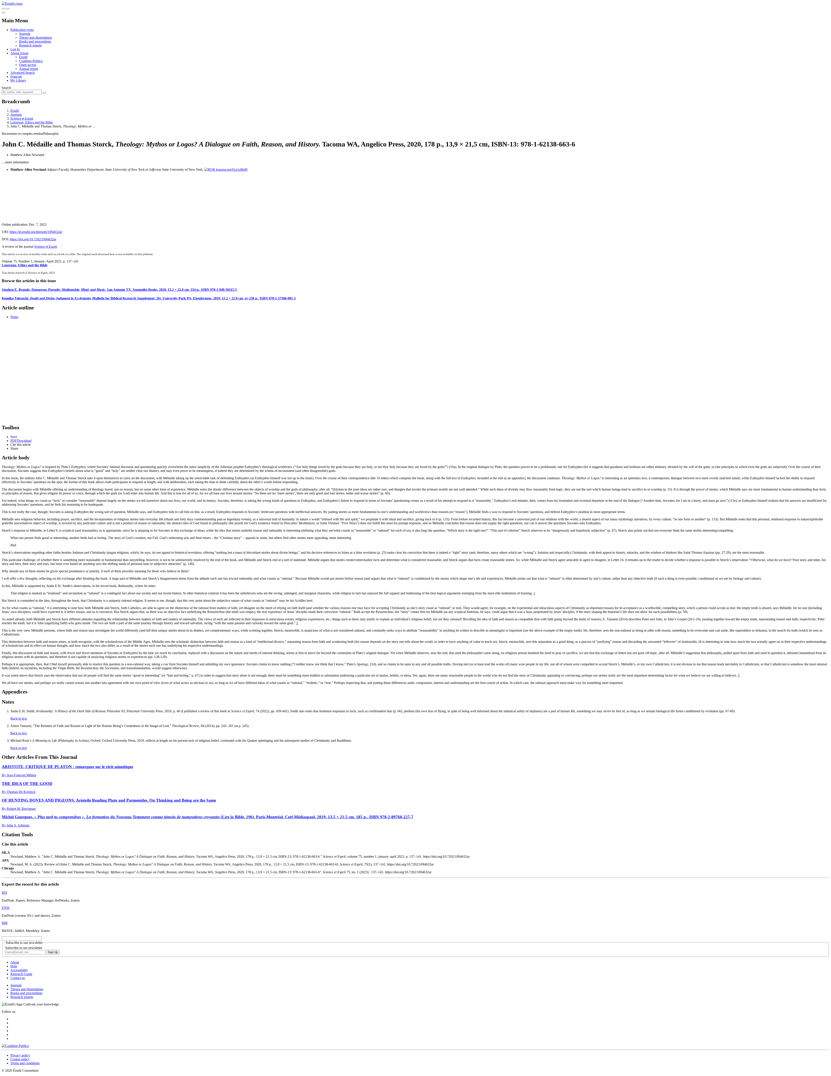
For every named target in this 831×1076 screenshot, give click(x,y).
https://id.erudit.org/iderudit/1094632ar (36, 232)
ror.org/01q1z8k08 (234, 169)
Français (16, 76)
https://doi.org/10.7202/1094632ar (33, 239)
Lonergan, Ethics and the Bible (31, 122)
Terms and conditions (25, 1063)
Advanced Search (22, 72)
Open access (27, 65)
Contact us (17, 978)
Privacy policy (20, 1055)
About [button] (15, 53)
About (24, 53)
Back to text (18, 718)
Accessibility (19, 970)
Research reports (30, 45)
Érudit (23, 57)
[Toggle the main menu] (3, 12)
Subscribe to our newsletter (23, 948)
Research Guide (21, 974)
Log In (15, 49)
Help (13, 966)
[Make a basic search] (3, 8)
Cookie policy (20, 1059)
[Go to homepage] (12, 3)
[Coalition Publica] (15, 1046)
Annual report (28, 69)
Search (6, 88)
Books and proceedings (35, 41)
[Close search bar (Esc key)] (8, 8)
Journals (24, 33)
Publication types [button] (22, 30)
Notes (14, 317)
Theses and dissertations (35, 37)
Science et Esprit (21, 118)
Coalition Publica (31, 61)
